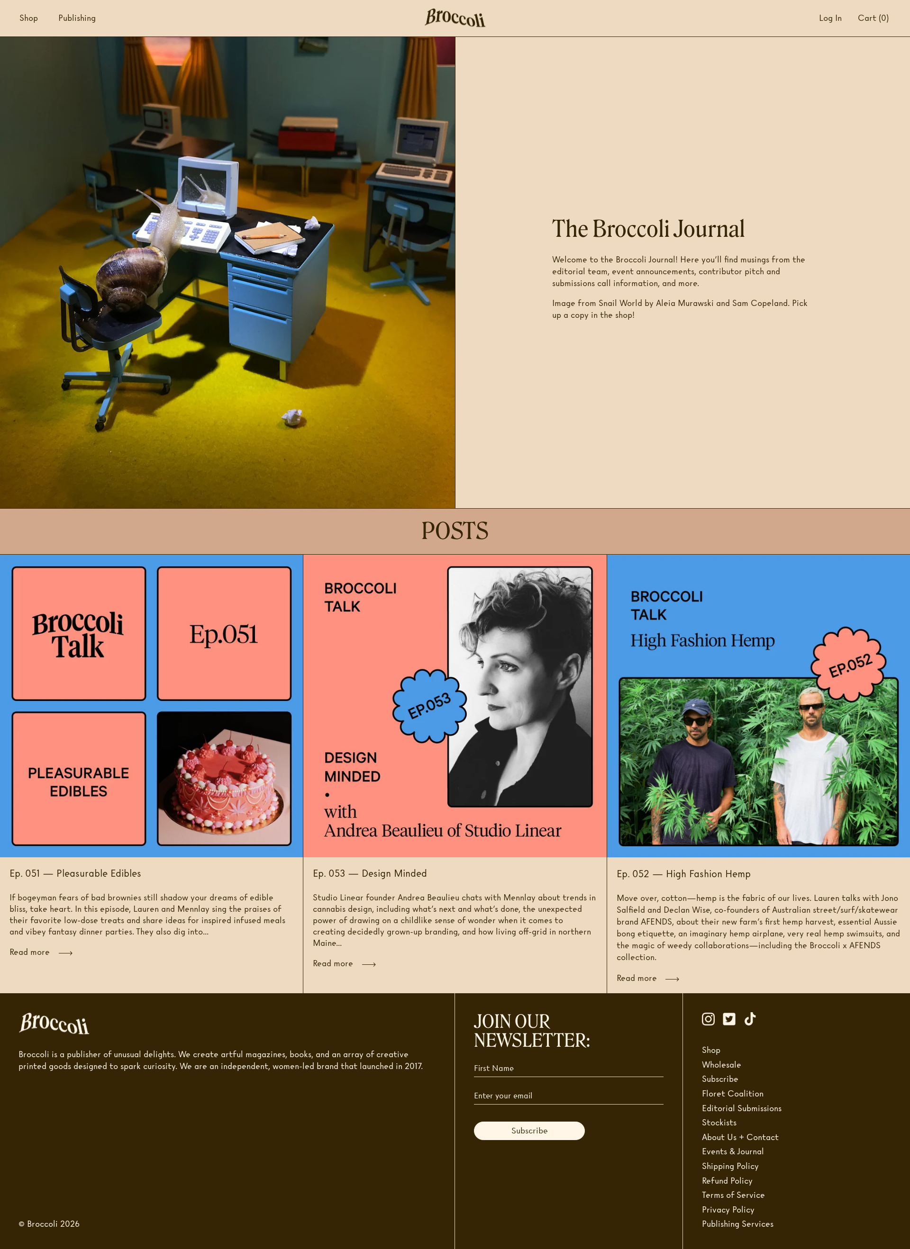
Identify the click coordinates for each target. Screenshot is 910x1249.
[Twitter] (733, 1018)
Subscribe (529, 1130)
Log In (830, 18)
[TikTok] (754, 1018)
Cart (873, 18)
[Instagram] (712, 1018)
